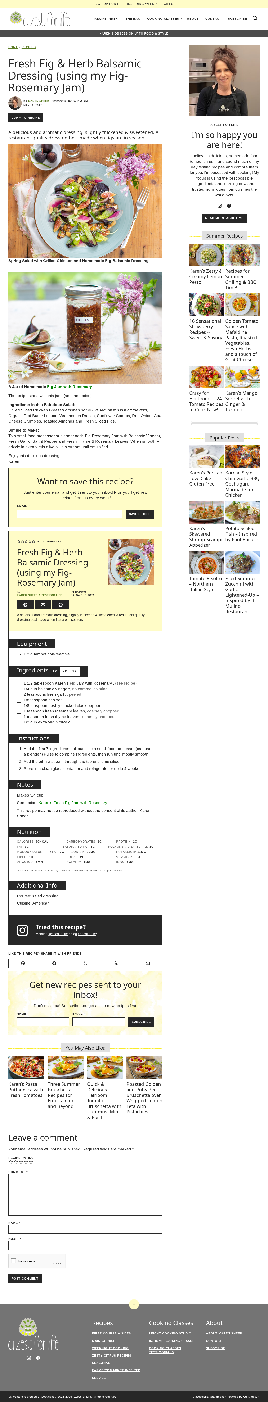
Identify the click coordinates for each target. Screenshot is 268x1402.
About (193, 18)
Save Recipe (140, 514)
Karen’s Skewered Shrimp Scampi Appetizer (205, 536)
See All (99, 1377)
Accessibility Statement (208, 1396)
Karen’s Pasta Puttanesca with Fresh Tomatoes (25, 1089)
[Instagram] (219, 205)
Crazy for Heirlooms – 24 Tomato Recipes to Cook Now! (206, 401)
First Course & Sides (111, 1333)
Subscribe (237, 18)
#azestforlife (87, 934)
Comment (18, 1172)
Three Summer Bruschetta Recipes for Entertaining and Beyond (64, 1095)
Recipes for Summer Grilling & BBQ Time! (241, 279)
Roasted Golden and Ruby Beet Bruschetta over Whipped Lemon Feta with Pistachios (144, 1098)
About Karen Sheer (224, 1333)
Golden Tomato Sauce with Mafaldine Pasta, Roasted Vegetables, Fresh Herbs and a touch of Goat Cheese (241, 340)
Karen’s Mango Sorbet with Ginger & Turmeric (241, 401)
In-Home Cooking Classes (173, 1341)
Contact (213, 18)
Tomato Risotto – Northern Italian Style (205, 583)
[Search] (255, 18)
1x (55, 671)
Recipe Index (105, 18)
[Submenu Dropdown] (119, 19)
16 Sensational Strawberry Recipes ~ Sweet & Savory (205, 329)
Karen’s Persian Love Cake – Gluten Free (205, 478)
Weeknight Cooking (110, 1348)
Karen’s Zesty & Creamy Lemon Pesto (205, 276)
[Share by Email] (43, 604)
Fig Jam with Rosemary (69, 386)
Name (23, 1013)
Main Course (103, 1341)
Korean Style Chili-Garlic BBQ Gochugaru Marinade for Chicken (242, 483)
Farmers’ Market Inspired (116, 1370)
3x (74, 671)
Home (13, 47)
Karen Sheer (38, 100)
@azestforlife (58, 934)
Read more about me (224, 218)
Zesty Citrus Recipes (111, 1355)
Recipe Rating (21, 1157)
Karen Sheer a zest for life (39, 595)
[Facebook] (229, 205)
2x (65, 671)
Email (23, 506)
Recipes (29, 47)
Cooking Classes (163, 18)
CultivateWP (251, 1396)
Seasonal (101, 1363)
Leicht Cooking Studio (170, 1333)
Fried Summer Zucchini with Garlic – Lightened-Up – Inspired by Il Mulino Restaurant (242, 594)
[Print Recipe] (60, 604)
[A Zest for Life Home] (39, 19)
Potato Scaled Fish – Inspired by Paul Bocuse (241, 533)
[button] (53, 100)
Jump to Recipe (26, 117)
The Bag (133, 18)
